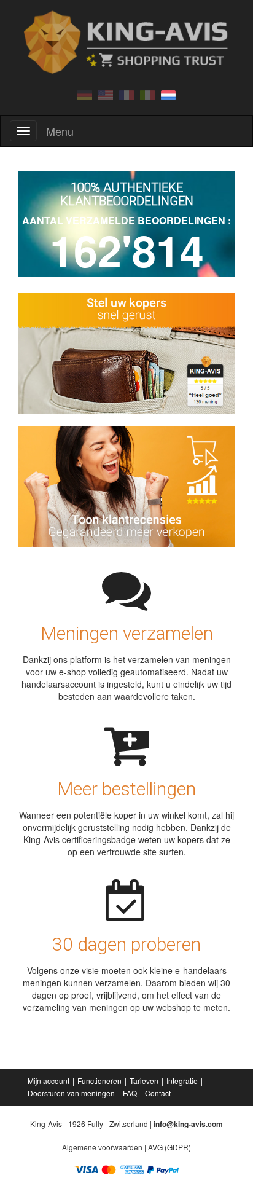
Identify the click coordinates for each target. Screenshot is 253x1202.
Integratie (182, 1080)
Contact (158, 1093)
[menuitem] (49, 1081)
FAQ (130, 1093)
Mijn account (48, 1080)
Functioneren (99, 1080)
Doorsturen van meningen (71, 1093)
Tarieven (144, 1080)
